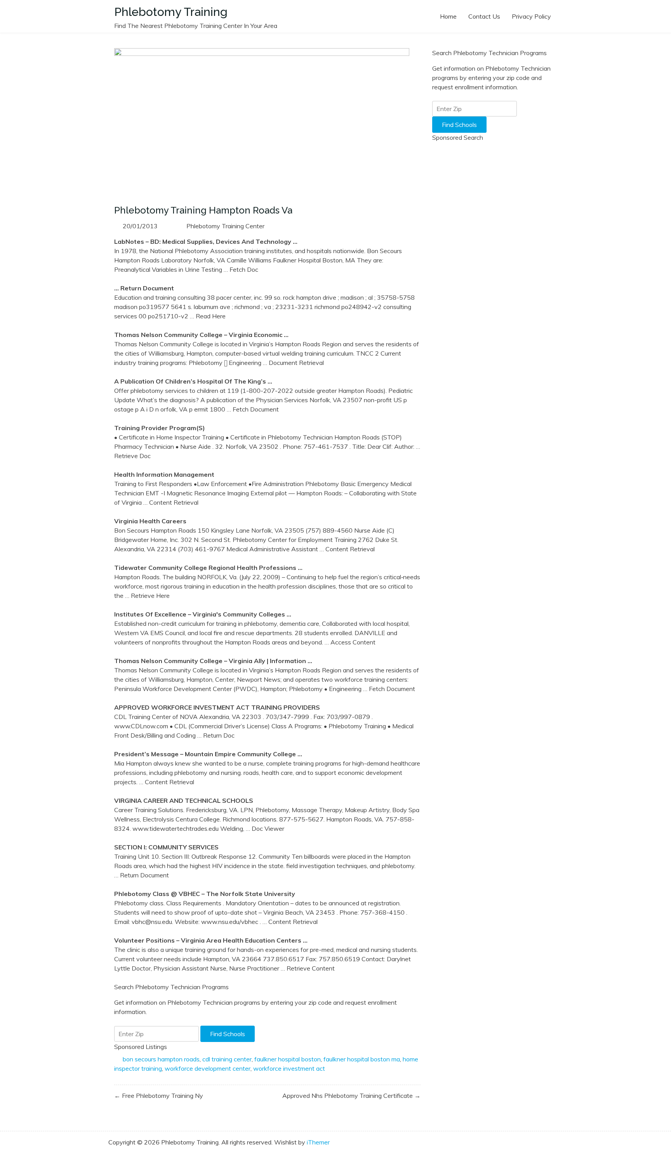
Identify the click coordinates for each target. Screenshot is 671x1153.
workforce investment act (289, 1068)
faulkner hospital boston (287, 1059)
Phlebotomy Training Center (225, 226)
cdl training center (227, 1059)
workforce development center (207, 1068)
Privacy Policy (531, 16)
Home (448, 16)
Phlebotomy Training (171, 12)
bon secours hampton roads (161, 1059)
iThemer (318, 1142)
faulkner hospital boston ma (361, 1059)
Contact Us (484, 16)
